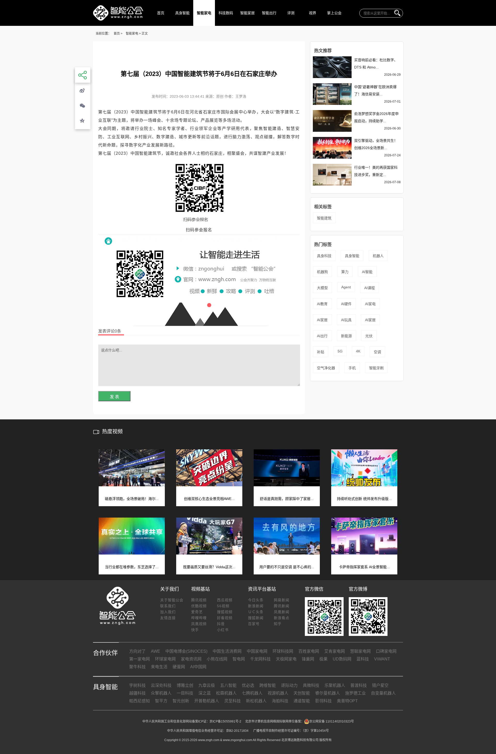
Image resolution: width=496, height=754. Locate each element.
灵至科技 (232, 701)
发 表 (114, 397)
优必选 (248, 685)
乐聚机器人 (334, 685)
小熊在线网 (217, 659)
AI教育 (322, 304)
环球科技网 (283, 651)
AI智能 (367, 272)
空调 (377, 352)
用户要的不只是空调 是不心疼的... (286, 567)
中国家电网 (257, 651)
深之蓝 (204, 693)
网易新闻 (281, 600)
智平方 (161, 701)
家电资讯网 (191, 659)
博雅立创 (185, 685)
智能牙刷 (376, 368)
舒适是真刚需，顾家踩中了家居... (287, 499)
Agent (346, 287)
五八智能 (228, 685)
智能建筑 (324, 218)
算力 (344, 272)
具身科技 (324, 256)
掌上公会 (334, 13)
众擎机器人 (161, 693)
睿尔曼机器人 (327, 693)
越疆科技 (137, 693)
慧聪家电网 (360, 651)
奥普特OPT (347, 701)
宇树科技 (137, 685)
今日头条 (256, 600)
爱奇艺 (197, 612)
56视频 (223, 606)
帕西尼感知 (139, 701)
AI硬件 (346, 304)
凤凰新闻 (281, 612)
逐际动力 (289, 685)
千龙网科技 (260, 659)
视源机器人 (278, 693)
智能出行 (269, 13)
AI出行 (322, 336)
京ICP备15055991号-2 (225, 721)
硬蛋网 (179, 667)
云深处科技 (161, 685)
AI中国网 (198, 667)
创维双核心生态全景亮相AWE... (209, 499)
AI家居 (322, 320)
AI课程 (369, 288)
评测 (291, 13)
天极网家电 (286, 659)
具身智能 (182, 13)
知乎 (278, 624)
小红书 (223, 630)
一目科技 (185, 693)
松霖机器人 (226, 693)
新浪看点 (281, 618)
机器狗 (322, 272)
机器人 (378, 256)
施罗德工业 (355, 693)
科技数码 (226, 13)
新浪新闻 (256, 606)
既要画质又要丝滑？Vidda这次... (209, 567)
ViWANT (382, 659)
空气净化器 (326, 368)
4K (358, 351)
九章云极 (206, 685)
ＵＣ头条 (256, 612)
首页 (160, 13)
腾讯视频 (199, 600)
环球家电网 (165, 659)
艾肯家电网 (334, 651)
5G (340, 351)
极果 (323, 659)
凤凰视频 (199, 624)
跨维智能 (267, 685)
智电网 (239, 659)
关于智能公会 (171, 600)
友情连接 (168, 618)
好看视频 (225, 618)
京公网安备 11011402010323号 (331, 721)
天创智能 (301, 693)
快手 (195, 630)
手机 (352, 368)
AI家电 (370, 304)
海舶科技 (280, 701)
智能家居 (247, 13)
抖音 (221, 624)
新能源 (346, 336)
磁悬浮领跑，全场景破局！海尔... (132, 499)
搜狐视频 (225, 612)
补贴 (320, 352)
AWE (155, 651)
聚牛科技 (137, 667)
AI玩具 (346, 320)
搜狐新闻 (256, 618)
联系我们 (168, 606)
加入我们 (168, 612)
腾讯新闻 (281, 606)
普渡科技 (358, 685)
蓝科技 (363, 659)
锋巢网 (308, 659)
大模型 (322, 288)
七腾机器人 (252, 693)
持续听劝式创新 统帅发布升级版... (364, 499)
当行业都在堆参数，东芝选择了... (132, 567)
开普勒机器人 (206, 701)
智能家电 (204, 13)
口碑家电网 (386, 651)
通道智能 (301, 701)
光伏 (369, 336)
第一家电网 (139, 659)
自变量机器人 (383, 693)
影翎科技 (323, 701)
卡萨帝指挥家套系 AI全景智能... (364, 567)
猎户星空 (380, 685)
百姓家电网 (308, 651)
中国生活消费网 (227, 651)
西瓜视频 (225, 600)
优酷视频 (199, 606)
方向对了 (137, 651)
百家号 (254, 624)
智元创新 (181, 701)
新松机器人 (256, 701)
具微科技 (311, 685)
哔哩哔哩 (199, 618)
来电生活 (159, 667)
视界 (312, 13)
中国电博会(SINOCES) (186, 651)
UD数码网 (342, 659)
